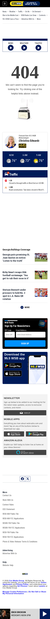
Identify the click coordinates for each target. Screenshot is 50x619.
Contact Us (7, 495)
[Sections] (5, 4)
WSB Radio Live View (28, 15)
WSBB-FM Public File (11, 523)
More (39, 19)
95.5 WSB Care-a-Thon (11, 19)
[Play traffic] (38, 48)
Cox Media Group (16, 581)
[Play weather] (24, 48)
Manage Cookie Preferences (15, 592)
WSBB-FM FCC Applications (14, 528)
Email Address (21, 330)
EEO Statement (9, 509)
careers (42, 586)
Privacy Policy (22, 584)
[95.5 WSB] (25, 3)
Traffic (20, 12)
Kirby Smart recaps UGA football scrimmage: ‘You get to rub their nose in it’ (16, 275)
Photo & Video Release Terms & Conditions (20, 541)
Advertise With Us (27, 19)
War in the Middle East (10, 15)
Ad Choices (22, 586)
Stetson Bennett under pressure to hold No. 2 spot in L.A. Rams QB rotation (14, 294)
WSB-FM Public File (10, 532)
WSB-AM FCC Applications (13, 518)
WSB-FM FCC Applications (13, 537)
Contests (42, 15)
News (5, 12)
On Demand (36, 12)
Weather (12, 12)
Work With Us (8, 500)
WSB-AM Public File (11, 514)
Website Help (8, 565)
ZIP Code (8, 330)
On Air (27, 12)
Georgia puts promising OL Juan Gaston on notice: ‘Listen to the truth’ (16, 257)
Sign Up (25, 343)
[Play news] (11, 48)
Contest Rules (8, 504)
